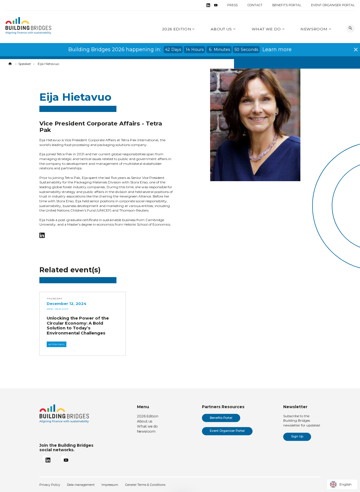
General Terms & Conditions (145, 485)
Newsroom (314, 29)
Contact (255, 5)
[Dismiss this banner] (356, 49)
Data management (80, 485)
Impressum (110, 485)
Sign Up (297, 436)
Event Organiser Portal (333, 5)
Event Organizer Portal (227, 431)
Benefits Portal (286, 5)
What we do (267, 29)
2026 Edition (176, 29)
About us (222, 29)
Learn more (277, 49)
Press (232, 5)
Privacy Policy (49, 485)
